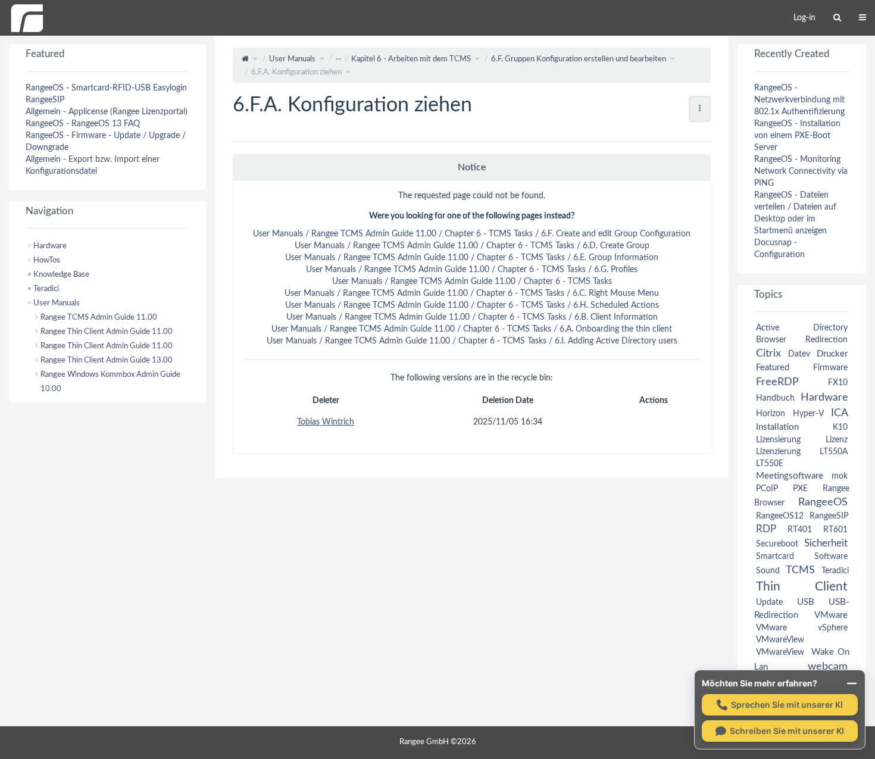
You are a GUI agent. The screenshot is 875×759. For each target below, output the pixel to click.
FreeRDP (777, 382)
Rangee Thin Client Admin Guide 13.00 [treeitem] (106, 360)
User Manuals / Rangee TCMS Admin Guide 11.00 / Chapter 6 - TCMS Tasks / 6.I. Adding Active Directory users (472, 341)
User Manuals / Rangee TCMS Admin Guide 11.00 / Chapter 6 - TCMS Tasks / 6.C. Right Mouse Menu (472, 293)
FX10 (838, 383)
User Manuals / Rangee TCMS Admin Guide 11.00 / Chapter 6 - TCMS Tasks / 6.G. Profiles (472, 270)
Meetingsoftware (789, 475)
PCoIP (767, 489)
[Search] (837, 18)
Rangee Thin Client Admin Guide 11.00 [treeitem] (106, 331)
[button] (206, 397)
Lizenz (837, 440)
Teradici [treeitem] (46, 289)
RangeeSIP (45, 100)
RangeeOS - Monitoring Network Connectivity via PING (801, 171)
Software (831, 556)
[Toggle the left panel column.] (9, 56)
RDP (766, 529)
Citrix (768, 353)
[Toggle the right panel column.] (866, 56)
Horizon (770, 414)
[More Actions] (700, 109)
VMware (831, 615)
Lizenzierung (778, 452)
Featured (772, 367)
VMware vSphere (802, 628)
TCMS (800, 570)
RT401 (800, 530)
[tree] (107, 317)
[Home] (27, 18)
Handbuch (775, 398)
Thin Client (802, 586)
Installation (777, 427)
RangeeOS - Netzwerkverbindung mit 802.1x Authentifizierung (799, 100)
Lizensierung (778, 440)
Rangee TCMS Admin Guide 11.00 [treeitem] (98, 317)
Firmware (830, 368)
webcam (828, 666)
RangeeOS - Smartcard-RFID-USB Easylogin (106, 88)
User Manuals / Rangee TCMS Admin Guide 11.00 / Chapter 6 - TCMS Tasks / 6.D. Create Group (472, 246)
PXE (800, 489)
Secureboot (777, 544)
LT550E (769, 464)
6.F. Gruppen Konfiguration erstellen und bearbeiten (578, 59)
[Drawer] (862, 18)
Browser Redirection (802, 340)
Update (769, 602)
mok (840, 476)
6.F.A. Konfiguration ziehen (296, 72)
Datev (799, 354)
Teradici (835, 571)
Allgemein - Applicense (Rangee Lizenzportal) (107, 112)
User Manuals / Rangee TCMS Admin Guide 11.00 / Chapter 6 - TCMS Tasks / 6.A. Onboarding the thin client (471, 329)
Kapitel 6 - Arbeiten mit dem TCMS (411, 59)
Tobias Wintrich (325, 422)
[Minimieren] (852, 683)
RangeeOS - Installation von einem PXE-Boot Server (797, 136)
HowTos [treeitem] (46, 260)
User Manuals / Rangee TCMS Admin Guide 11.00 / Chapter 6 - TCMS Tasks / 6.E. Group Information (471, 258)
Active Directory (802, 328)
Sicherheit (826, 543)
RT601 (835, 530)
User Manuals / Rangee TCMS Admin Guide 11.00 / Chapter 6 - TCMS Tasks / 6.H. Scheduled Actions (472, 305)
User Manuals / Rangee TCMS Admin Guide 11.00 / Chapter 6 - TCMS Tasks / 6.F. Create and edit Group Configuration (471, 234)
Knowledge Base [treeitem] (61, 274)
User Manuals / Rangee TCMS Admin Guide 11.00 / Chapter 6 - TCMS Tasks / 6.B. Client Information (472, 317)
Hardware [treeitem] (50, 246)
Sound (768, 571)
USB (805, 602)
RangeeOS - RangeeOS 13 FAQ (83, 124)
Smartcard (775, 556)
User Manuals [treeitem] (56, 303)
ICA (839, 412)
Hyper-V (808, 414)
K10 (840, 427)
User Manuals (292, 59)
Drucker (832, 353)
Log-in (804, 18)
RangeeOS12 (780, 516)
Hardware (824, 397)
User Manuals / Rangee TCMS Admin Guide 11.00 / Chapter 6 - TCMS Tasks (472, 281)
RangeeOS (823, 502)
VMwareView (780, 640)
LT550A (834, 452)
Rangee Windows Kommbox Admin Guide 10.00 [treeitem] (110, 381)
